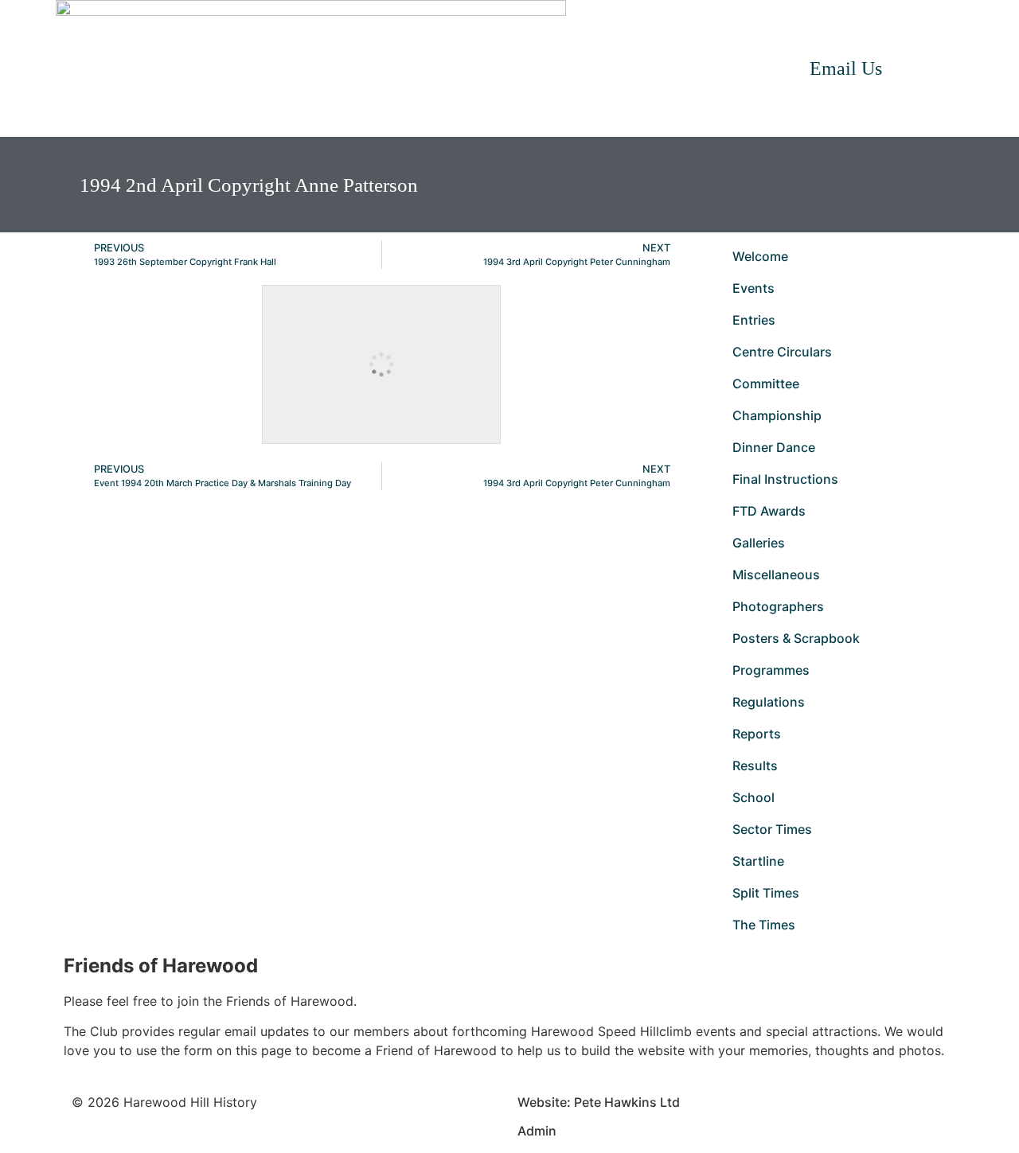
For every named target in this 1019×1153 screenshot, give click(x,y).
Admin (536, 1131)
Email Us (846, 68)
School (753, 797)
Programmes (771, 670)
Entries (753, 320)
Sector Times (772, 829)
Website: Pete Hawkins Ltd (598, 1102)
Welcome (760, 256)
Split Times (765, 893)
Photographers (778, 606)
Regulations (768, 702)
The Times (763, 925)
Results (755, 765)
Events (753, 288)
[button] (947, 68)
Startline (758, 861)
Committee (765, 383)
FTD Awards (769, 511)
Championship (777, 415)
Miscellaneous (776, 574)
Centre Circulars (782, 352)
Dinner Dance (773, 447)
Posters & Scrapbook (796, 638)
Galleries (758, 543)
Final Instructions (785, 479)
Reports (756, 734)
